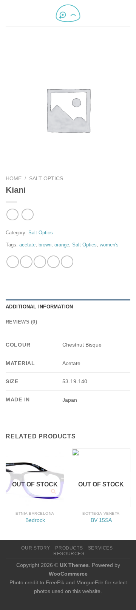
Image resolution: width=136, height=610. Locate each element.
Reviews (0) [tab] (21, 322)
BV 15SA (101, 520)
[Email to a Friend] (53, 261)
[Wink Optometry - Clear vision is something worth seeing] (68, 13)
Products (69, 548)
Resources (69, 553)
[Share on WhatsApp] (12, 261)
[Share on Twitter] (40, 261)
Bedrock (35, 520)
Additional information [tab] (39, 307)
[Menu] (10, 13)
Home (14, 178)
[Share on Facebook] (26, 261)
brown (45, 245)
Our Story (35, 548)
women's (109, 245)
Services (100, 548)
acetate (27, 245)
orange (61, 245)
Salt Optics (46, 178)
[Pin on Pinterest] (67, 261)
